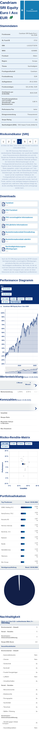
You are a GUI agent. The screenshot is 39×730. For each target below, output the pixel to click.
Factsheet (9, 204)
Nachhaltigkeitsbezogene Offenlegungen (16, 249)
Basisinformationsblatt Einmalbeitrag (20, 233)
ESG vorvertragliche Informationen (19, 218)
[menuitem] (21, 370)
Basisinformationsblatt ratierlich (18, 240)
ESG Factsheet (11, 211)
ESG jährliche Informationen (17, 226)
